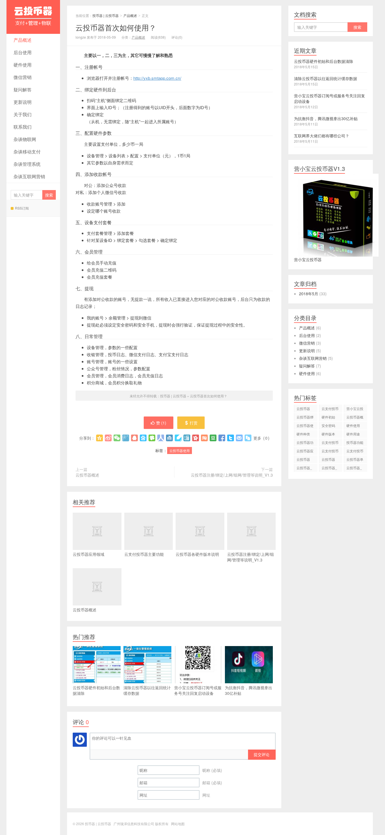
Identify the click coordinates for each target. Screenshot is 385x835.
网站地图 (178, 823)
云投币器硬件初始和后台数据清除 (96, 690)
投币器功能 (354, 442)
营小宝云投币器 (354, 409)
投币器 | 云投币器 (33, 17)
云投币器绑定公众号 (305, 418)
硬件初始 (328, 417)
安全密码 (328, 425)
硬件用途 (353, 433)
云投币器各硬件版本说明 (197, 554)
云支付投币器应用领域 (330, 451)
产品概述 (23, 40)
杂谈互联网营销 (29, 176)
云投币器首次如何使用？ (116, 27)
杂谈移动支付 (27, 151)
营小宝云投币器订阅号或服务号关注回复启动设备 (198, 690)
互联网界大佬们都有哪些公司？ (321, 135)
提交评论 (261, 754)
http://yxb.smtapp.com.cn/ (157, 78)
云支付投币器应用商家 (354, 451)
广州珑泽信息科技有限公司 (134, 823)
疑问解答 (23, 89)
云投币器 (303, 408)
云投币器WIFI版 (328, 460)
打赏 (194, 423)
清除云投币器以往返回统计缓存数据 (147, 690)
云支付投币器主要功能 (144, 554)
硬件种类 (303, 433)
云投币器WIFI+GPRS (306, 460)
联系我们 (23, 127)
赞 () (161, 423)
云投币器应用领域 (88, 554)
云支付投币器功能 (330, 443)
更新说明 (23, 102)
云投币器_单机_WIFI (329, 468)
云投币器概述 (87, 475)
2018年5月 (308, 293)
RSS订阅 (22, 208)
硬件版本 (328, 433)
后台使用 (23, 52)
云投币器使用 (179, 450)
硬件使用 (23, 64)
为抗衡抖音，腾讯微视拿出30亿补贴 (248, 690)
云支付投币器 (330, 409)
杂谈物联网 (25, 139)
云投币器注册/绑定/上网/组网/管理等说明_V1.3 (232, 475)
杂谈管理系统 (27, 164)
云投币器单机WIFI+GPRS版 (355, 460)
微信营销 (23, 77)
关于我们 (23, 114)
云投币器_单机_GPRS (306, 468)
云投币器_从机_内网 (354, 468)
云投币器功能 (305, 443)
